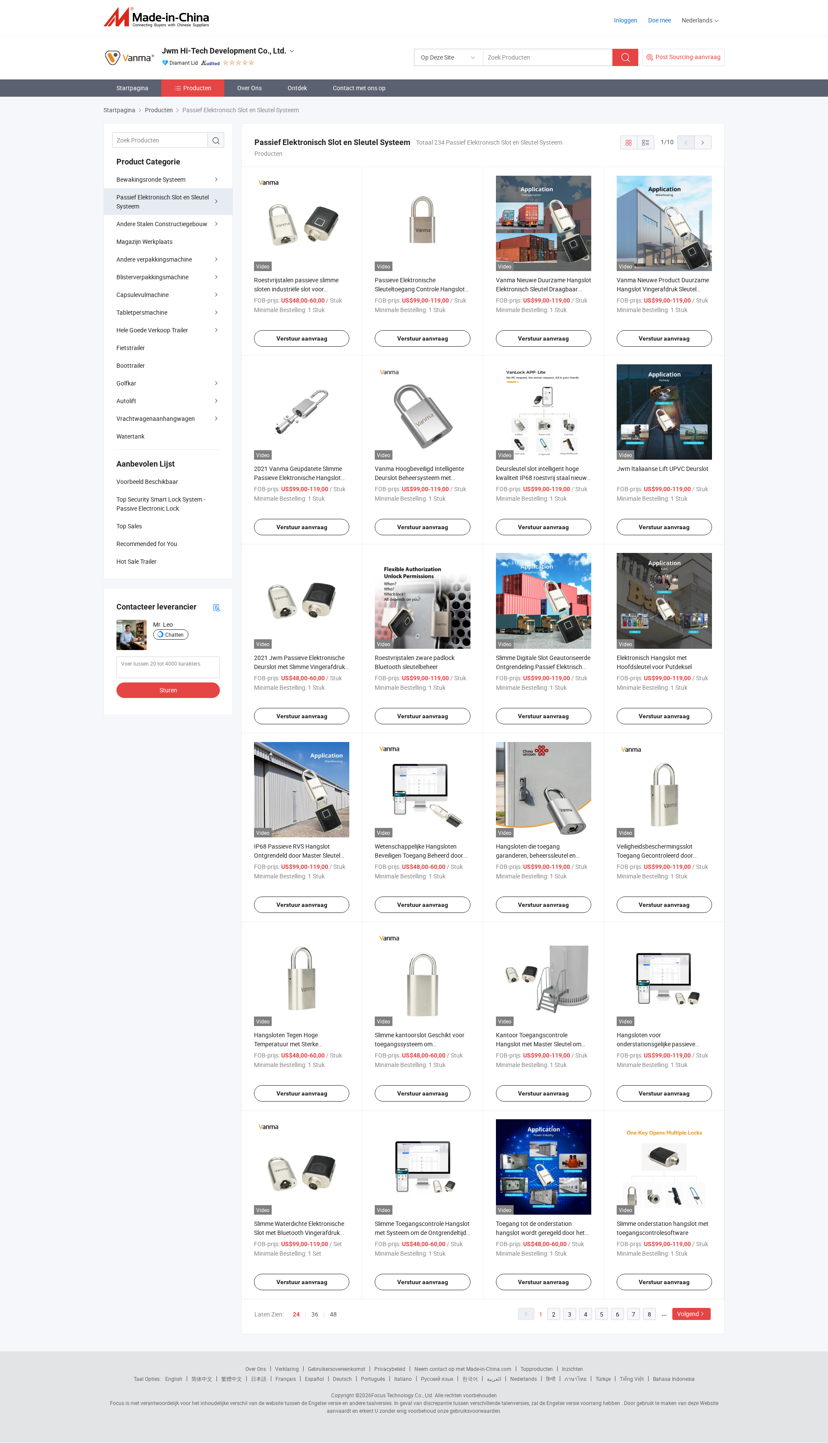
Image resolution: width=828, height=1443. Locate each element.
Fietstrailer (130, 348)
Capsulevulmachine (142, 294)
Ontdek (297, 88)
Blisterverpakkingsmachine (152, 277)
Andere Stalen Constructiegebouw (161, 224)
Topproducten (537, 1368)
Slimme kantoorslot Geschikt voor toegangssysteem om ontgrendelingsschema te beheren (420, 1044)
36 (314, 1314)
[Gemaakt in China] (159, 17)
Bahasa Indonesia (674, 1378)
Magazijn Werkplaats (144, 241)
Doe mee (659, 20)
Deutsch (342, 1378)
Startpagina (132, 88)
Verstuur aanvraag (301, 338)
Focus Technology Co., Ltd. (402, 1395)
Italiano (403, 1378)
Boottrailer (130, 365)
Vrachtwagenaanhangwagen (155, 418)
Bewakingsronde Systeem (150, 179)
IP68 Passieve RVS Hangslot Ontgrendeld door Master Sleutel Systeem (297, 855)
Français (286, 1378)
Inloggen (625, 20)
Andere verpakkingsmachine (154, 259)
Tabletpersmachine (141, 312)
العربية (494, 1378)
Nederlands (523, 1378)
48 (333, 1314)
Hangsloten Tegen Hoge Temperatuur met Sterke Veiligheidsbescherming (286, 1044)
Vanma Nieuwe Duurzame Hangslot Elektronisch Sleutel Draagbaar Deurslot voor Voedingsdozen (543, 289)
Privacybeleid (389, 1368)
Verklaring (287, 1368)
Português (373, 1378)
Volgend (688, 1314)
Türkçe (603, 1378)
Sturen (168, 690)
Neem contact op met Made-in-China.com (462, 1368)
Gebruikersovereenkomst (336, 1368)
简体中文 (201, 1378)
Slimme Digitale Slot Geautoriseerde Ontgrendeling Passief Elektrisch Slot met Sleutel (543, 667)
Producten (197, 88)
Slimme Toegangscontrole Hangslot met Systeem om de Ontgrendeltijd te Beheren (422, 1232)
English (173, 1378)
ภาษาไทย (575, 1378)
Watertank (130, 436)
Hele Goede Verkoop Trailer (152, 330)
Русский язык (437, 1378)
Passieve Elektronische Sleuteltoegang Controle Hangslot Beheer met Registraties (420, 289)
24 (296, 1314)
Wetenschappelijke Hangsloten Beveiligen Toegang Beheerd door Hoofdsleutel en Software (419, 855)
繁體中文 (231, 1378)
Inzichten (572, 1368)
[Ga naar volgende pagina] (703, 142)
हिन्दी (550, 1378)
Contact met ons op (359, 88)
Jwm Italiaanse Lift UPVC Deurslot (663, 468)
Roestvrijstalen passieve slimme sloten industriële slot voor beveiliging (296, 289)
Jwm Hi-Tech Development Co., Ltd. (224, 50)
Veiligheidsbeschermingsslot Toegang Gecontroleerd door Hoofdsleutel (655, 855)
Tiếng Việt (632, 1378)
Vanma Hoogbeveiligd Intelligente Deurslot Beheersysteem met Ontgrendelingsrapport (419, 477)
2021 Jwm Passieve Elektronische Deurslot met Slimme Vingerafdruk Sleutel (299, 667)
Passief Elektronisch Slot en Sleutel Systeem (162, 201)
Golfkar (126, 383)
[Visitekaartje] (216, 607)
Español (314, 1378)
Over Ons (249, 88)
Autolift (126, 401)
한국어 (470, 1378)
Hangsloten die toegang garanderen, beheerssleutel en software (536, 855)
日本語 (259, 1378)
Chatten (174, 634)
